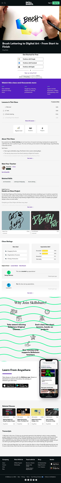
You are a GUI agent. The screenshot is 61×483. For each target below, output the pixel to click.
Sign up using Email (30, 73)
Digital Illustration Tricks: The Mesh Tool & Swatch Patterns (22, 421)
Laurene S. (9, 288)
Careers (4, 464)
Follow (14, 166)
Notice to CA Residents (50, 476)
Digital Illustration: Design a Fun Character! (37, 421)
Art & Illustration (7, 181)
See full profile (5, 172)
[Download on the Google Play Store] (54, 468)
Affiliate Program (18, 462)
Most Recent (22, 265)
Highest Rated (5, 265)
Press (3, 467)
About (3, 462)
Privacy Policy (27, 76)
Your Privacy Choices (36, 476)
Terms (28, 476)
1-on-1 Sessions (41, 467)
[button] (2, 3)
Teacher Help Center (29, 465)
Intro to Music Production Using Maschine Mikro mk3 (51, 421)
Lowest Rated (14, 265)
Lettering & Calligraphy (19, 181)
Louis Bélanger (35, 231)
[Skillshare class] (9, 412)
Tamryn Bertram (9, 275)
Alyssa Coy (4, 231)
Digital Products (41, 464)
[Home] (29, 3)
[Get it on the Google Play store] (22, 386)
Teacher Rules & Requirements (29, 469)
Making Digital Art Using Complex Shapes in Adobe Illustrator (9, 421)
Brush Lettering (31, 181)
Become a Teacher (30, 462)
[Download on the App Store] (8, 386)
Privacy (23, 476)
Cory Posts (5, 50)
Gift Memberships (42, 462)
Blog (3, 469)
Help (19, 476)
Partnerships (17, 464)
